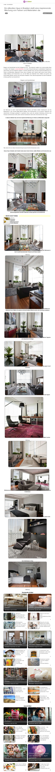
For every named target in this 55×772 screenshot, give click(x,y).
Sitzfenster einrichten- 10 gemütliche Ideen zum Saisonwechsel (14, 642)
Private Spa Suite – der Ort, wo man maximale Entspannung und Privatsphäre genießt (45, 767)
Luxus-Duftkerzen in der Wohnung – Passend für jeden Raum (39, 679)
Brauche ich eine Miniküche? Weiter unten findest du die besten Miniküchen (45, 624)
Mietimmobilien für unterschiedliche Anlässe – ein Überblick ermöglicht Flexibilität (20, 654)
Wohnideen (10, 4)
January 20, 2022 (14, 683)
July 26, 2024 (13, 609)
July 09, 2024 (38, 609)
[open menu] (0, 1)
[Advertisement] (27, 24)
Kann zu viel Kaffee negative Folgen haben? (39, 720)
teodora (45, 13)
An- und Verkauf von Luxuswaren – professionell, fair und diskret (45, 738)
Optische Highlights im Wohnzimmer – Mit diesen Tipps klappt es (39, 642)
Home (5, 4)
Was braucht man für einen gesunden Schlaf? (39, 606)
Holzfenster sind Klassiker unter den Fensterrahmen (45, 652)
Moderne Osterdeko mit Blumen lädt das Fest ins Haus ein (15, 755)
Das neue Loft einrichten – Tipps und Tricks (14, 679)
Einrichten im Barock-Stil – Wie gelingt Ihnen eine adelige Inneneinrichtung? (44, 698)
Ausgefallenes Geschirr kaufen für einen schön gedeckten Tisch (45, 689)
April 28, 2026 (13, 723)
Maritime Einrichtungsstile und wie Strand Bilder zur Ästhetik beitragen (20, 698)
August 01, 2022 (38, 646)
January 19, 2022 (38, 683)
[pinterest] (7, 36)
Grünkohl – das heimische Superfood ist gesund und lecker (45, 729)
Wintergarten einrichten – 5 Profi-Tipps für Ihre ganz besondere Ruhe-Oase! (21, 624)
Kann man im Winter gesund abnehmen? (21, 764)
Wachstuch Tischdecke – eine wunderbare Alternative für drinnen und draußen (20, 691)
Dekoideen (7, 646)
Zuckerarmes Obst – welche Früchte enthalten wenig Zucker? (13, 717)
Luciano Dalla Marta (19, 69)
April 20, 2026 (38, 723)
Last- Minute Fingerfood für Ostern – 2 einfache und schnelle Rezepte (21, 729)
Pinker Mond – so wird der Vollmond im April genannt (38, 755)
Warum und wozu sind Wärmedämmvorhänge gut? (46, 615)
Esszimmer (31, 609)
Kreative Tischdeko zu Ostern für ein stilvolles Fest (21, 737)
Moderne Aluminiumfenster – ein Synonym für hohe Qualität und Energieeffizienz (21, 616)
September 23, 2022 (15, 646)
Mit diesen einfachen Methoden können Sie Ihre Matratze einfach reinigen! (14, 222)
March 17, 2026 (38, 760)
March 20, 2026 (14, 760)
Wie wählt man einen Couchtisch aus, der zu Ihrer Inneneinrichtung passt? (14, 604)
